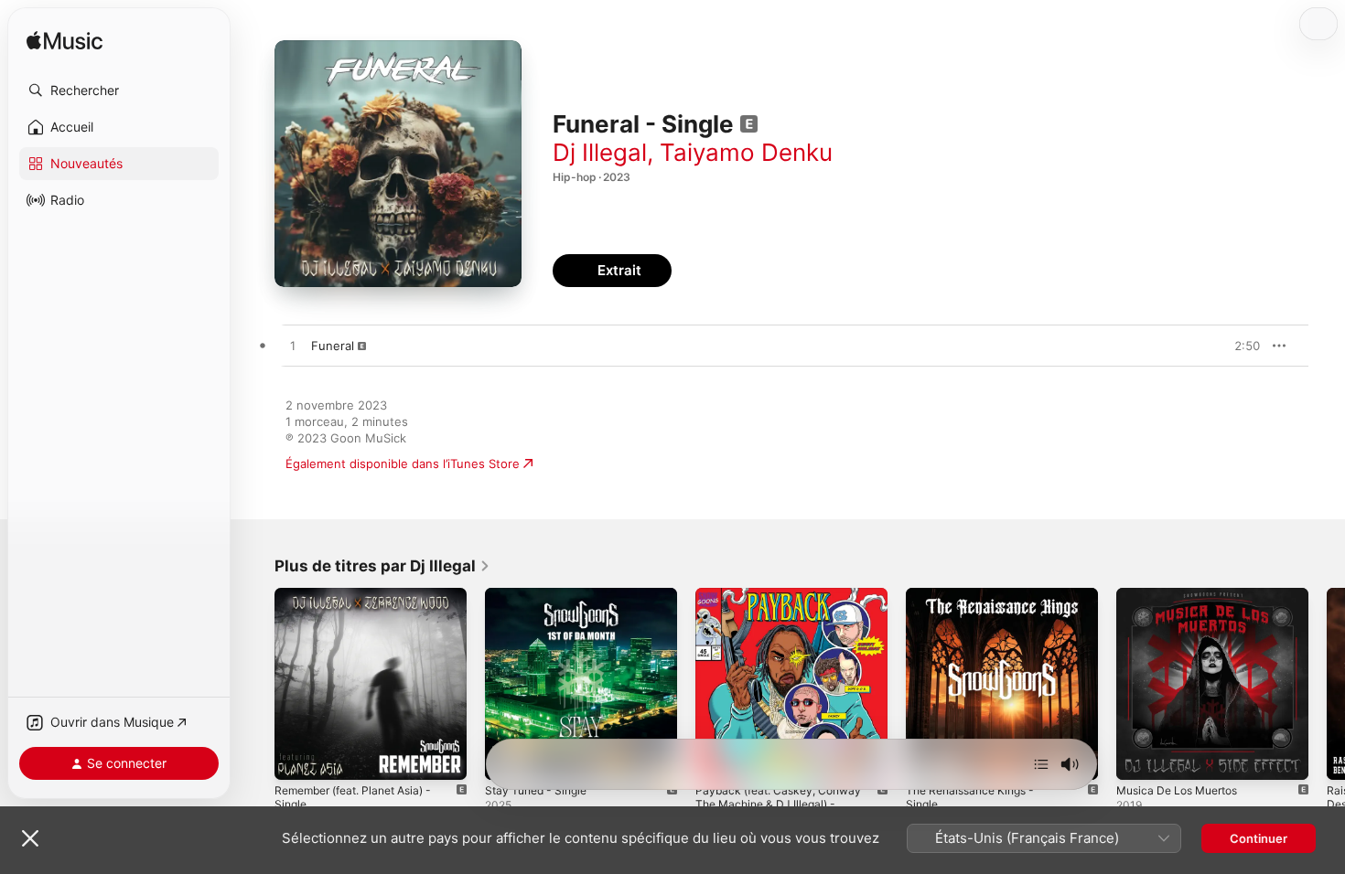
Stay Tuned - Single (541, 595)
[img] (64, 41)
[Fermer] (30, 838)
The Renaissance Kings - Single (995, 595)
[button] (119, 90)
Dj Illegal (600, 152)
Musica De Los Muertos (1184, 595)
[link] (382, 566)
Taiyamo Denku (746, 152)
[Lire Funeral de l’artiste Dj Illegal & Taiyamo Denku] (292, 346)
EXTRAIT (1240, 345)
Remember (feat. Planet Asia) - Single (362, 602)
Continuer (1258, 838)
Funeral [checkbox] (332, 345)
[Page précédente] (256, 684)
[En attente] (1041, 764)
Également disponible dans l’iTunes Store (402, 463)
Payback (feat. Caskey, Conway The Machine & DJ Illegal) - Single (791, 602)
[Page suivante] (1327, 684)
